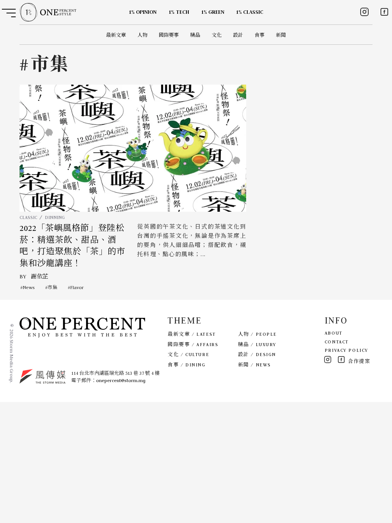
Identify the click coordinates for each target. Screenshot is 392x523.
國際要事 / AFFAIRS (193, 344)
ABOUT (334, 333)
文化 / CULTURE (188, 354)
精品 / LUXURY (257, 344)
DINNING (55, 217)
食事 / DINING (186, 365)
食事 (260, 35)
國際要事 (169, 35)
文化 (217, 35)
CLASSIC (28, 217)
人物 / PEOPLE (257, 334)
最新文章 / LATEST (192, 334)
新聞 (281, 35)
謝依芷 (39, 276)
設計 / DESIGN (257, 354)
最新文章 (116, 35)
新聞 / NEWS (254, 365)
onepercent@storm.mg (120, 380)
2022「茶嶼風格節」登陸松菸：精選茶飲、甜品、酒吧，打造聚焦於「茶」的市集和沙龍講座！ (72, 245)
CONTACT (337, 342)
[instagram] (364, 12)
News (29, 287)
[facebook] (384, 12)
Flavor (77, 287)
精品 (195, 35)
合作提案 (359, 361)
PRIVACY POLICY (346, 350)
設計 (238, 35)
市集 (52, 287)
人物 (142, 35)
